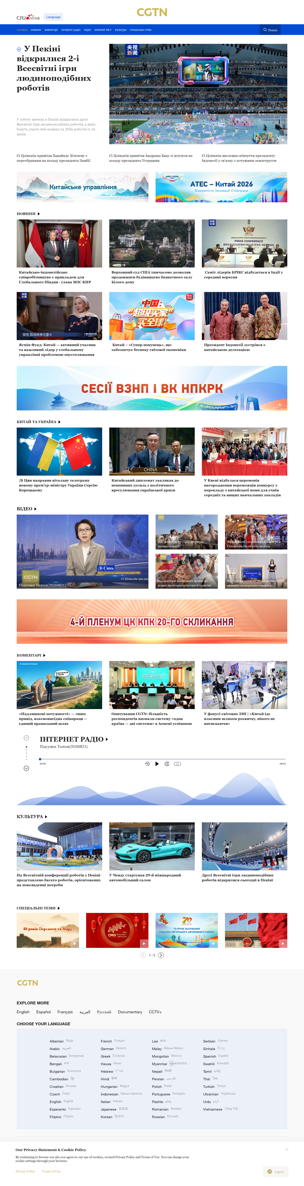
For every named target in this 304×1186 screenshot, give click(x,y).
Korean (112, 1117)
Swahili (216, 1064)
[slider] (40, 759)
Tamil (212, 1071)
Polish (162, 1086)
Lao (159, 1041)
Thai (210, 1079)
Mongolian (167, 1056)
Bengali (59, 1064)
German (113, 1048)
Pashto (161, 1101)
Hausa (111, 1064)
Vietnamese (220, 1109)
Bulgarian (65, 1071)
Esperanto (65, 1109)
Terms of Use (51, 1171)
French (113, 1041)
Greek (113, 1056)
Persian (164, 1079)
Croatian (63, 1086)
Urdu (211, 1101)
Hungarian (115, 1086)
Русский (104, 1011)
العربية (84, 1011)
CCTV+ (155, 1011)
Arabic (60, 1048)
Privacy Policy (25, 1171)
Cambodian (62, 1079)
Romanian (166, 1109)
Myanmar (169, 1064)
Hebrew (112, 1071)
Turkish (214, 1086)
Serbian (215, 1041)
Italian (111, 1101)
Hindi (109, 1079)
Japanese (114, 1109)
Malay (167, 1048)
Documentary (130, 1011)
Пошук (273, 30)
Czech (60, 1094)
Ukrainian (219, 1094)
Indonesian (121, 1094)
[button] (143, 955)
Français (65, 1011)
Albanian (61, 1041)
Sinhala (214, 1048)
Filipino (61, 1117)
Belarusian (67, 1056)
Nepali (161, 1071)
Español (43, 1011)
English (23, 1011)
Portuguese (168, 1094)
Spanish (215, 1056)
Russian (165, 1117)
